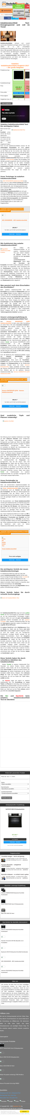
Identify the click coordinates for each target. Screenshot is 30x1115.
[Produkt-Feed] (27, 1101)
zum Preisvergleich (19, 96)
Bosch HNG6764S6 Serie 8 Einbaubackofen (12, 904)
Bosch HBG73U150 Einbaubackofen (9, 1057)
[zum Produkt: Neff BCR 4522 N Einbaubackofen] (15, 820)
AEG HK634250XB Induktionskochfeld (13, 181)
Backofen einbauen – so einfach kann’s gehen (15, 874)
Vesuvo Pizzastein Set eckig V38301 (9, 1083)
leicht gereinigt (10, 159)
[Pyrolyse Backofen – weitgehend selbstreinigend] (3, 869)
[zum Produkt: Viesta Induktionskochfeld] (4, 541)
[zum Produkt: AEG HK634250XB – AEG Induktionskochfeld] (4, 216)
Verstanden (24, 1111)
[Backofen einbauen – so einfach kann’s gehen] (3, 878)
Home (2, 14)
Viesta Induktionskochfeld (9, 549)
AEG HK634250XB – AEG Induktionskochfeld (14, 220)
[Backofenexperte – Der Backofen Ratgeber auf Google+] (10, 1101)
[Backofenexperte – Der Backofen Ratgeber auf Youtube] (23, 1101)
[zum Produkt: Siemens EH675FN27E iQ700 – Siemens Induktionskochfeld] (4, 386)
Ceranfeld (24, 577)
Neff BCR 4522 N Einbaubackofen (15, 809)
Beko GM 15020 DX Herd (7, 913)
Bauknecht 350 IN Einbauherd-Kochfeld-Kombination (14, 952)
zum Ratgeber (15, 839)
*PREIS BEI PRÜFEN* (15, 842)
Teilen (9, 18)
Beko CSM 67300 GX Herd (7, 1065)
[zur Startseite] (15, 4)
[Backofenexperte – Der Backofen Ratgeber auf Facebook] (3, 1101)
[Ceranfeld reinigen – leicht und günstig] (3, 860)
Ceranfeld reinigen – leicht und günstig (12, 856)
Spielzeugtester (4, 1036)
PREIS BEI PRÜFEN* (18, 93)
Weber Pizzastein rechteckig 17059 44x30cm (12, 1074)
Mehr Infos (27, 1113)
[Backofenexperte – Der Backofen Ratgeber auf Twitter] (16, 1101)
